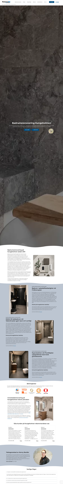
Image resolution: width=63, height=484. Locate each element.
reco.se (41, 311)
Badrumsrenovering (7, 4)
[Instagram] (55, 2)
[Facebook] (57, 2)
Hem (2, 4)
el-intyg (21, 413)
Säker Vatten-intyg (15, 413)
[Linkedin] (58, 2)
